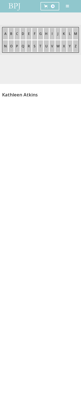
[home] (14, 6)
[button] (67, 6)
